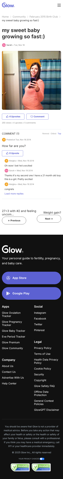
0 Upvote (14, 153)
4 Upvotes (14, 116)
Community (19, 16)
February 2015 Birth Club (44, 16)
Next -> (49, 218)
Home (5, 16)
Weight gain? (52, 212)
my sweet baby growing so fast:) (20, 20)
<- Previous (14, 220)
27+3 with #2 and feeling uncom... (19, 212)
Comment (39, 116)
